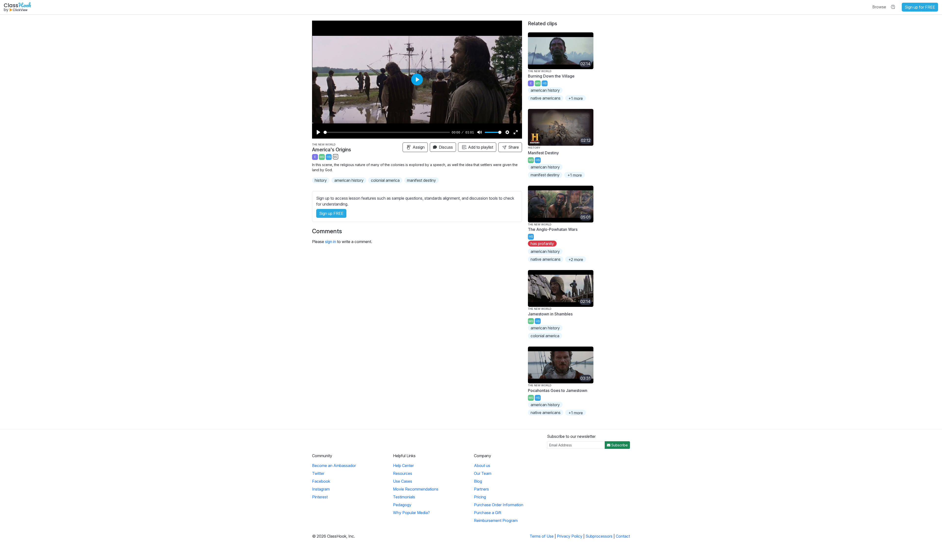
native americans (546, 98)
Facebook (321, 481)
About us (482, 465)
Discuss (445, 147)
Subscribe (619, 445)
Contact (623, 536)
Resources (402, 473)
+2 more (575, 259)
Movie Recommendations (415, 489)
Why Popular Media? (411, 512)
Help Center (403, 465)
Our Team (482, 473)
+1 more (575, 98)
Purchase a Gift (487, 512)
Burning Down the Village (551, 76)
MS (322, 157)
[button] (879, 7)
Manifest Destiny (543, 152)
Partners (481, 489)
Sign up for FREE (920, 7)
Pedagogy (402, 504)
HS (329, 157)
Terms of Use (542, 536)
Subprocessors (599, 536)
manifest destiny (421, 180)
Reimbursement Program (496, 520)
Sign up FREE (331, 213)
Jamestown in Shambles (550, 313)
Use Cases (402, 481)
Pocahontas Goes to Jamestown (557, 390)
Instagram (321, 489)
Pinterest (320, 496)
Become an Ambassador (334, 465)
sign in (330, 241)
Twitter (318, 473)
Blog (478, 481)
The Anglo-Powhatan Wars (552, 229)
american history (349, 180)
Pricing (480, 496)
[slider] (387, 132)
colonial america (385, 180)
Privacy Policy (569, 536)
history (321, 180)
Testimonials (404, 496)
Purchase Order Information (498, 504)
